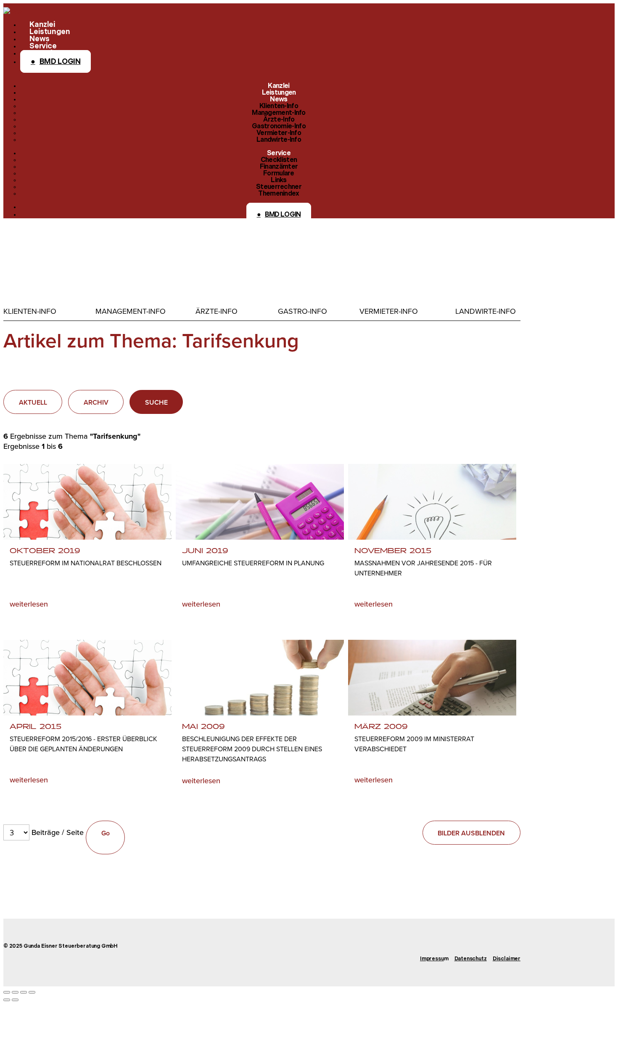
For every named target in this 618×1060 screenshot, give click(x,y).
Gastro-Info (302, 311)
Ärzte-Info (216, 311)
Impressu (432, 959)
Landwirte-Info (485, 311)
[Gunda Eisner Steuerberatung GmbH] (12, 10)
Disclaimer (506, 959)
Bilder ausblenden (471, 833)
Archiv (96, 402)
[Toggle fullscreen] (23, 992)
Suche (156, 402)
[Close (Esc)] (6, 992)
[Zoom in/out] (32, 992)
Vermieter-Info (388, 311)
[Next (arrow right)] (15, 1000)
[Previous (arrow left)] (6, 1000)
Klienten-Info (29, 311)
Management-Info (130, 311)
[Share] (15, 992)
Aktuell (33, 402)
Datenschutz (470, 959)
